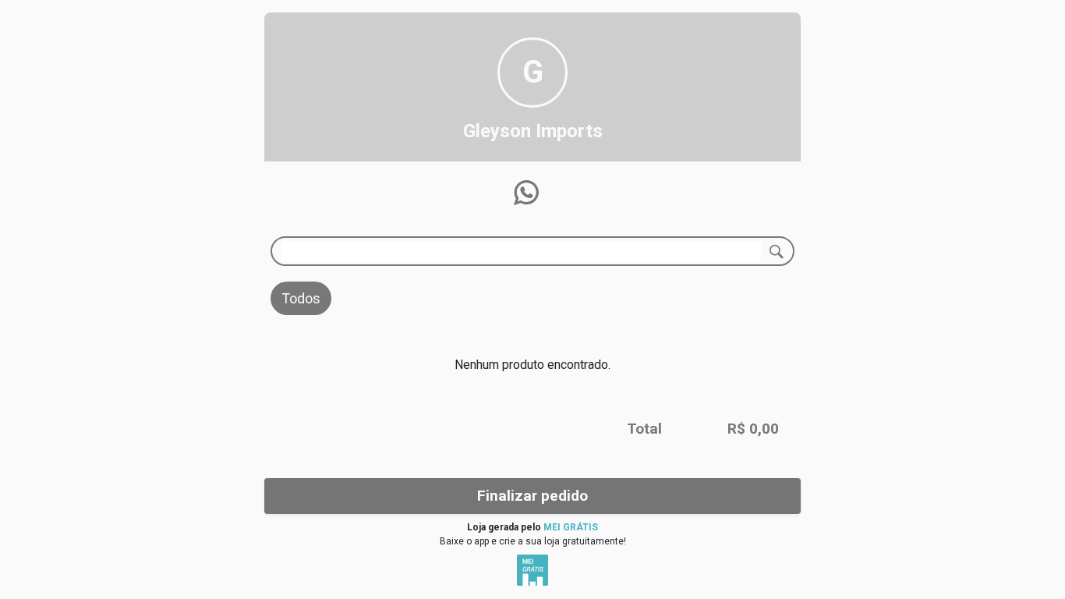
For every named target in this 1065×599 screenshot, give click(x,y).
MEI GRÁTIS (570, 527)
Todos (300, 298)
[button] (526, 192)
